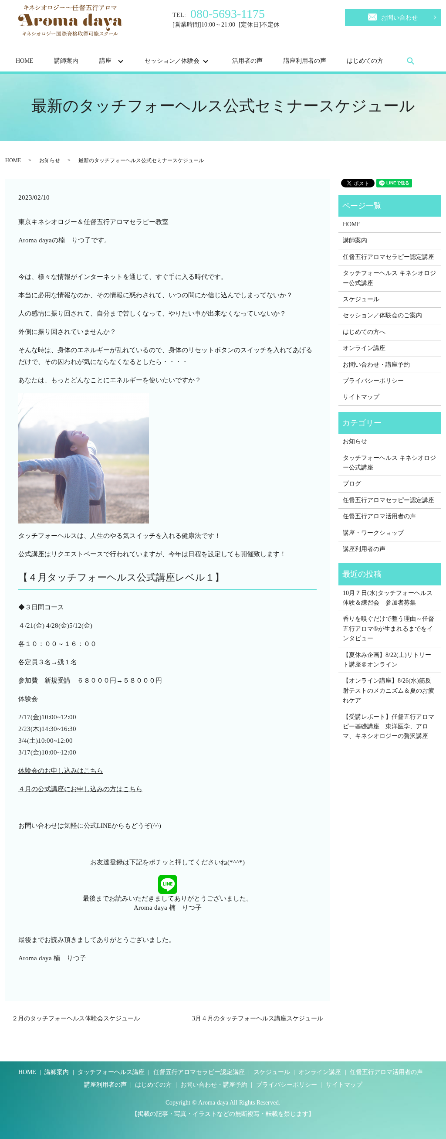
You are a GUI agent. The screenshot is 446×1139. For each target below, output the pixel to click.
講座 (105, 61)
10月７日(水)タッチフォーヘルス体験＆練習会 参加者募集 (387, 598)
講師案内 (66, 61)
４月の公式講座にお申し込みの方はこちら (80, 788)
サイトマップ (361, 397)
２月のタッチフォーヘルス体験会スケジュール (76, 1018)
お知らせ (49, 160)
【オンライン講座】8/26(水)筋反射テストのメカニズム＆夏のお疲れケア (388, 690)
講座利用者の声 (305, 61)
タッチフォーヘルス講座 (111, 1072)
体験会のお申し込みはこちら (60, 770)
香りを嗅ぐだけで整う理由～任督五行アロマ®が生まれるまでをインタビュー (388, 628)
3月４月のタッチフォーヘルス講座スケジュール (257, 1018)
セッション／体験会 (172, 61)
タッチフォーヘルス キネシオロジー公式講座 (389, 278)
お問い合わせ (399, 17)
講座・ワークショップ (373, 533)
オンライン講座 (364, 348)
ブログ (352, 483)
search (410, 60)
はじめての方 (365, 61)
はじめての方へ (364, 332)
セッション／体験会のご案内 (382, 315)
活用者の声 (247, 61)
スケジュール (361, 299)
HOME (25, 61)
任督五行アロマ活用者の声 (379, 516)
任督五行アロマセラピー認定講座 (388, 257)
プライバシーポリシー (373, 380)
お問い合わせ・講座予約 (376, 364)
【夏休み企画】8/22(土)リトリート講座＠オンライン (387, 660)
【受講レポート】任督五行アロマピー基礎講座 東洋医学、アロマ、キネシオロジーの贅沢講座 (388, 727)
